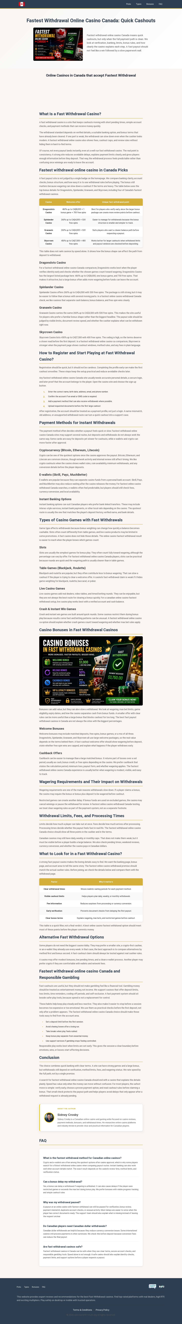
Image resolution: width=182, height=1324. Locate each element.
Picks (128, 4)
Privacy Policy (102, 1310)
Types (138, 4)
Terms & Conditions (82, 1310)
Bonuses (150, 4)
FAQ (160, 4)
